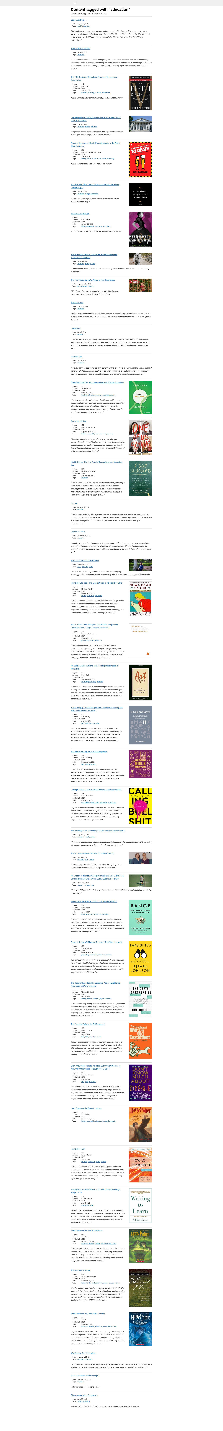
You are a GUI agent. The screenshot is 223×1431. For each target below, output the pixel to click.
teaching (84, 395)
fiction (83, 226)
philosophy (110, 159)
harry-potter (112, 1121)
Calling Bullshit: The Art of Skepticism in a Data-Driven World (96, 790)
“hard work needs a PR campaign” (85, 1376)
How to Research (78, 1149)
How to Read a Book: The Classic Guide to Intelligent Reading (96, 583)
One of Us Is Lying (78, 421)
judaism (111, 1283)
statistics (94, 127)
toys (78, 286)
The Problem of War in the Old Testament (88, 1024)
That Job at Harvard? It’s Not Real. (85, 560)
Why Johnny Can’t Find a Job (83, 1353)
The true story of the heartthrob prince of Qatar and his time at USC (98, 831)
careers (90, 914)
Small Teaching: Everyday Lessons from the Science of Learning (97, 382)
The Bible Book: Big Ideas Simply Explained (89, 752)
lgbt (86, 723)
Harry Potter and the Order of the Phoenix (88, 1314)
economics (94, 194)
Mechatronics (76, 357)
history (109, 226)
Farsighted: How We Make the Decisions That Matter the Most (96, 942)
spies (96, 226)
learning (91, 93)
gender (87, 263)
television (90, 159)
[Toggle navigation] (111, 2)
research (84, 1161)
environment (106, 93)
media (96, 159)
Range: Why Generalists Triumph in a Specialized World (94, 901)
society (83, 159)
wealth (87, 837)
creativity (84, 682)
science (112, 395)
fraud (79, 566)
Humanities (75, 328)
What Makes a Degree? (80, 48)
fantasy (105, 1121)
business (84, 93)
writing (98, 1161)
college (87, 194)
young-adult (90, 434)
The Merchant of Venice (80, 1270)
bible (90, 723)
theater (88, 1283)
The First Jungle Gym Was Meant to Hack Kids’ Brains (93, 280)
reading (83, 595)
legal (86, 859)
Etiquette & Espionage (80, 214)
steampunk (90, 226)
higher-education (105, 999)
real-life (79, 26)
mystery (110, 434)
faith (82, 723)
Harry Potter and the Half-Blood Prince (86, 1231)
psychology (105, 395)
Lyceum (74, 503)
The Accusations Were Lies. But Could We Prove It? (92, 853)
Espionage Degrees (79, 20)
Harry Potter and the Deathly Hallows (86, 1108)
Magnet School (77, 303)
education (86, 26)
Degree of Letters (78, 532)
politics (87, 127)
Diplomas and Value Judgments (84, 1395)
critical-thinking (86, 802)
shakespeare (96, 1283)
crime (97, 434)
